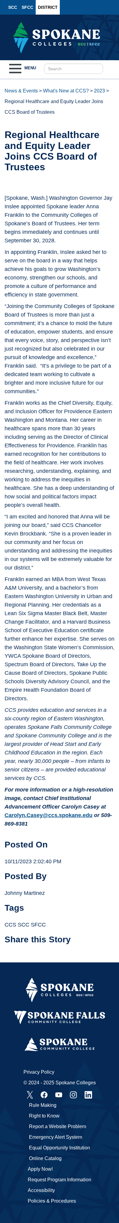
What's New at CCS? (66, 90)
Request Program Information (59, 1179)
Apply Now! (40, 1169)
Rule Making (42, 1105)
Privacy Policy (38, 1072)
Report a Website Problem (57, 1126)
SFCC (27, 7)
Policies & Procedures (52, 1201)
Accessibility (41, 1190)
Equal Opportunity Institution (59, 1147)
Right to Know (44, 1115)
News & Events (21, 90)
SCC (12, 7)
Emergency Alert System (55, 1137)
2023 (99, 90)
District (48, 7)
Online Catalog (45, 1158)
